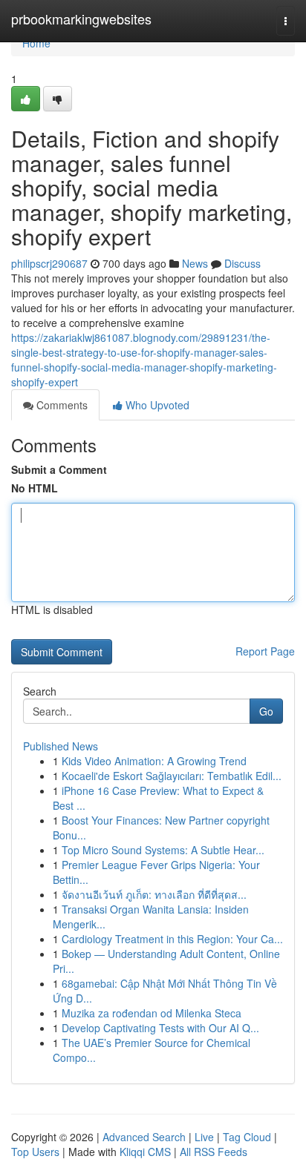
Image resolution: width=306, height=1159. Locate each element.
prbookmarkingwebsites (81, 18)
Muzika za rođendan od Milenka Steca (151, 1013)
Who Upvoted (156, 404)
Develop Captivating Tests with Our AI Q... (160, 1027)
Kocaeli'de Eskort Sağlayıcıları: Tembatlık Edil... (171, 775)
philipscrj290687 (49, 263)
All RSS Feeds (213, 1151)
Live (204, 1136)
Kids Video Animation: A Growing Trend (154, 760)
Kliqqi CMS (145, 1151)
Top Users (35, 1151)
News (195, 263)
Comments (60, 404)
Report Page (265, 651)
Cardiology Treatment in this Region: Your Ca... (172, 938)
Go (266, 711)
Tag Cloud (247, 1136)
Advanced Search (144, 1136)
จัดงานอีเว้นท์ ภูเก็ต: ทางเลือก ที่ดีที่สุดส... (154, 894)
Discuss (242, 263)
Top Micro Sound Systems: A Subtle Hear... (163, 849)
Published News (60, 746)
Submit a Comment (59, 469)
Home (36, 43)
